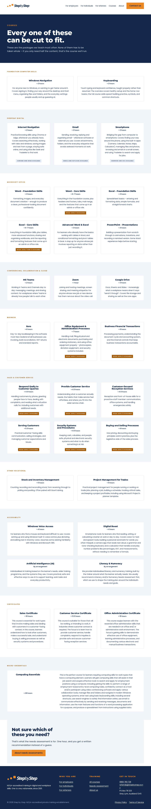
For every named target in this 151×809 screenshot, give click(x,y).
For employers (66, 782)
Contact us (135, 5)
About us (93, 790)
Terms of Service (136, 802)
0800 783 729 (125, 782)
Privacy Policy (121, 802)
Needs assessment (99, 786)
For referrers (65, 790)
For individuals (66, 786)
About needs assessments (29, 752)
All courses (94, 782)
